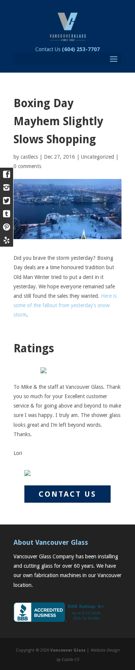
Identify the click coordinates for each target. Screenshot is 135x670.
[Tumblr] (6, 213)
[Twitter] (6, 200)
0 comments (27, 166)
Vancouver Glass (68, 650)
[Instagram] (6, 187)
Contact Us (67, 49)
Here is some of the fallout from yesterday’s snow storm (65, 305)
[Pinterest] (6, 226)
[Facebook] (6, 174)
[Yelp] (6, 240)
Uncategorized (97, 157)
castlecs (29, 157)
